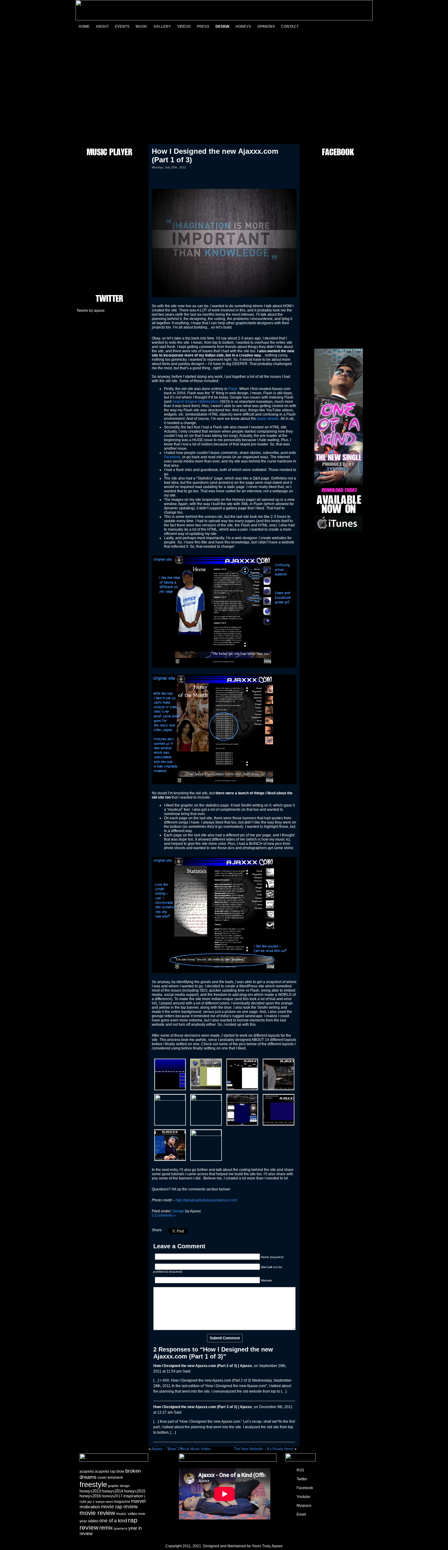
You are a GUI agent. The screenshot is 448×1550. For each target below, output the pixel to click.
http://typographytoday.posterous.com (206, 1200)
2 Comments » (164, 1215)
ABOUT (102, 26)
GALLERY (162, 26)
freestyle (93, 1484)
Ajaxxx (277, 1546)
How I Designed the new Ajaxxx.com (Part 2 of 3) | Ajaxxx (202, 1366)
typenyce (120, 1528)
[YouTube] (344, 26)
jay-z (91, 1501)
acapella (87, 1471)
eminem (115, 1477)
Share (157, 1230)
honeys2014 (112, 1491)
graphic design (119, 1486)
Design (178, 1211)
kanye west (104, 1501)
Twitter (302, 1479)
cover (102, 1477)
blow (120, 1471)
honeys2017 (112, 1496)
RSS (300, 1470)
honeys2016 (90, 1496)
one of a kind (113, 1520)
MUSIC (142, 26)
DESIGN (222, 26)
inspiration (133, 1495)
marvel (138, 1501)
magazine (122, 1501)
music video (126, 1513)
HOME (84, 26)
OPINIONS (266, 26)
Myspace (304, 1505)
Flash (232, 389)
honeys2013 (90, 1491)
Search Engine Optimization (195, 401)
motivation (90, 1506)
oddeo (93, 1521)
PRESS (203, 26)
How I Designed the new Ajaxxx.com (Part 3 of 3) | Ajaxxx (202, 1407)
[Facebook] (333, 26)
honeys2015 (134, 1491)
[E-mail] (365, 26)
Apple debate (268, 418)
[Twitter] (323, 26)
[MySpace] (355, 26)
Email (301, 1514)
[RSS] (312, 26)
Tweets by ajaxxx (90, 310)
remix (106, 1528)
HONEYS (243, 26)
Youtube (303, 1497)
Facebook (172, 457)
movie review (97, 1513)
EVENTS (122, 26)
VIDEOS (184, 26)
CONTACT (290, 26)
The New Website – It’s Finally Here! (263, 1449)
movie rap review (119, 1506)
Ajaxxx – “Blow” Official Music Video (181, 1449)
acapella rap (105, 1471)
